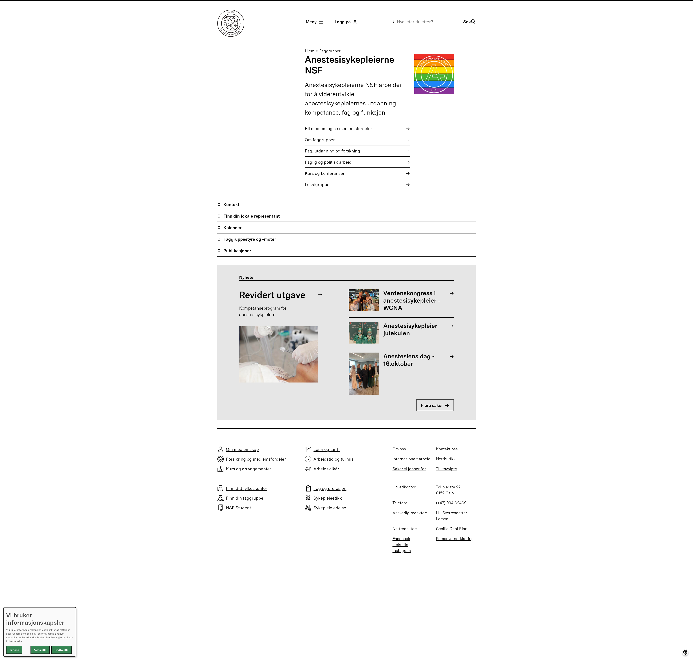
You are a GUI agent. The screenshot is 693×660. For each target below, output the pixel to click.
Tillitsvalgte (446, 468)
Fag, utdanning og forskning (332, 151)
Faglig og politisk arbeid (328, 162)
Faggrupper (330, 50)
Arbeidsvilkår (326, 468)
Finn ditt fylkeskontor (246, 488)
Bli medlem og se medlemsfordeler (338, 128)
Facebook (401, 538)
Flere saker (432, 405)
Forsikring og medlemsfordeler (256, 459)
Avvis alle (40, 650)
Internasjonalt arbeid (411, 458)
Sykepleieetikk (327, 498)
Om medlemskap (242, 449)
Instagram (402, 550)
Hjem (309, 50)
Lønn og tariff (326, 449)
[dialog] (40, 631)
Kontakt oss (447, 448)
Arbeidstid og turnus (333, 459)
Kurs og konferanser (325, 173)
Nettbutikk (446, 458)
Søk (467, 21)
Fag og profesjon (329, 488)
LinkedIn (400, 544)
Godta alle (62, 650)
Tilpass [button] (14, 650)
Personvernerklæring (455, 538)
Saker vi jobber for (409, 468)
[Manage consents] (685, 652)
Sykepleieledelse (329, 507)
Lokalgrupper (318, 184)
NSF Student (238, 507)
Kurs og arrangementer (248, 468)
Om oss (399, 448)
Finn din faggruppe (244, 498)
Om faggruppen (320, 139)
